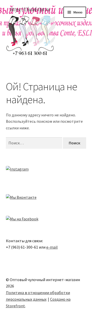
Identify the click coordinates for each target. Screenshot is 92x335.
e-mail (52, 247)
